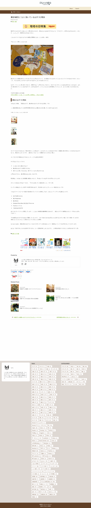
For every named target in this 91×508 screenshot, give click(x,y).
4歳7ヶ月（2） (43, 412)
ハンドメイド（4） (50, 471)
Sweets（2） (43, 451)
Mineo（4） (43, 445)
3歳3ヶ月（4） (43, 397)
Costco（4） (43, 428)
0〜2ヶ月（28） (65, 366)
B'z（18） (50, 425)
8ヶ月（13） (35, 420)
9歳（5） (73, 374)
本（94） (76, 384)
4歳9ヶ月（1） (35, 415)
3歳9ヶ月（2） (43, 402)
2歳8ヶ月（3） (52, 389)
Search (77, 8)
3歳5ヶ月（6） (35, 399)
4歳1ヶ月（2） (44, 407)
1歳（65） (79, 366)
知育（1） (51, 489)
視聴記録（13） (35, 494)
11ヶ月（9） (35, 369)
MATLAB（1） (35, 445)
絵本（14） (34, 492)
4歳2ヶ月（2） (52, 407)
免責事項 (41, 504)
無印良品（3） (44, 489)
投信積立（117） (43, 486)
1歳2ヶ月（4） (43, 374)
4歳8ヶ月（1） (52, 412)
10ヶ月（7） (42, 366)
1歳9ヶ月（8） (52, 379)
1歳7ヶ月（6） (35, 379)
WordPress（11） (66, 376)
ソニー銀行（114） (36, 468)
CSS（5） (49, 428)
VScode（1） (51, 453)
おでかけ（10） (35, 461)
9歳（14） (55, 420)
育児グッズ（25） (43, 492)
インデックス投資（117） (67, 379)
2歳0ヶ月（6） (42, 381)
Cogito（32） (35, 428)
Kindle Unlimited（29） (44, 440)
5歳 (16, 21)
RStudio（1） (55, 448)
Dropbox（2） (35, 430)
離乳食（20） (53, 494)
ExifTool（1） (52, 430)
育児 (13, 21)
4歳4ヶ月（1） (43, 410)
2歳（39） (85, 366)
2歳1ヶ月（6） (44, 384)
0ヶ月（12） (35, 366)
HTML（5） (34, 435)
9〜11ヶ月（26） (66, 374)
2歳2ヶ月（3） (52, 384)
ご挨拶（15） (53, 461)
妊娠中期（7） (35, 479)
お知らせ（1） (74, 376)
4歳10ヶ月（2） (50, 404)
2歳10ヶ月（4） (51, 381)
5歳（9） (84, 369)
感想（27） (34, 486)
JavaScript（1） (46, 438)
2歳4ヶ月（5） (43, 387)
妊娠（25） (64, 381)
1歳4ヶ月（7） (35, 376)
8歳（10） (41, 420)
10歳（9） (49, 366)
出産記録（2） (52, 476)
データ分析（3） (46, 468)
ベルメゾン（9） (45, 474)
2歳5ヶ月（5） (52, 387)
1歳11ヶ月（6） (53, 371)
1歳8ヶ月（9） (43, 379)
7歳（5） (78, 371)
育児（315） (82, 384)
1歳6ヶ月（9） (52, 376)
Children (18, 12)
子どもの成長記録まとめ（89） (48, 481)
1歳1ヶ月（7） (35, 374)
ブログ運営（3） (36, 474)
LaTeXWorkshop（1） (37, 443)
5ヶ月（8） (43, 415)
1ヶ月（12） (55, 369)
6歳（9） (72, 371)
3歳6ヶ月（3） (43, 399)
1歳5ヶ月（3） (43, 376)
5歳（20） (49, 415)
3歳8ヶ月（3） (35, 402)
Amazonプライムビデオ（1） (38, 422)
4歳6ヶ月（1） (35, 412)
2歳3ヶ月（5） (35, 387)
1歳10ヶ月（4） (44, 371)
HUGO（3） (42, 435)
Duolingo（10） (43, 430)
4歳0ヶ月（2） (41, 404)
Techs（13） (79, 374)
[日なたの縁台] (45, 3)
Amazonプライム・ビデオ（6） (39, 425)
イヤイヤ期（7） (44, 466)
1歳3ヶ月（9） (52, 374)
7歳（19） (55, 417)
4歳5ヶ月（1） (52, 410)
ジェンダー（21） (54, 466)
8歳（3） (84, 371)
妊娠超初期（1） (36, 481)
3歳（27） (72, 369)
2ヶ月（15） (35, 381)
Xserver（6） (51, 458)
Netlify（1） (50, 445)
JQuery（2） (55, 438)
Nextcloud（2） (35, 448)
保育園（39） (35, 476)
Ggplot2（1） (43, 433)
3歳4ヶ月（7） (52, 397)
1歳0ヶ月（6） (35, 371)
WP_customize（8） (36, 456)
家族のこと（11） (44, 484)
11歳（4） (41, 369)
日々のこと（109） (81, 381)
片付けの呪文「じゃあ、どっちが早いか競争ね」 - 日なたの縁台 (27, 95)
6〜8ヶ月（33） (65, 371)
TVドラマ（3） (35, 453)
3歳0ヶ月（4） (51, 392)
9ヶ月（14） (49, 420)
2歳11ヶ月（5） (35, 384)
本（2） (50, 486)
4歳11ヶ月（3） (35, 407)
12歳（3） (48, 369)
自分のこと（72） (53, 492)
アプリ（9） (45, 463)
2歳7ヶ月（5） (43, 389)
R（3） (48, 448)
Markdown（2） (47, 443)
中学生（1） (77, 379)
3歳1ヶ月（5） (53, 394)
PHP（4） (43, 448)
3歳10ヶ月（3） (35, 394)
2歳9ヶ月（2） (35, 392)
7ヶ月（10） (49, 417)
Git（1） (50, 433)
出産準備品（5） (43, 476)
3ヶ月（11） (43, 392)
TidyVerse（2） (51, 451)
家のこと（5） (35, 484)
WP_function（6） (47, 456)
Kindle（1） (34, 440)
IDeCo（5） (49, 435)
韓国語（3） (35, 497)
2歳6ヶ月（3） (35, 389)
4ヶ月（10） (52, 402)
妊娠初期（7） (43, 479)
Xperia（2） (44, 458)
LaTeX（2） (54, 440)
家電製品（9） (53, 484)
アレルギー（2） (53, 463)
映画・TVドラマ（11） (67, 384)
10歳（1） (72, 366)
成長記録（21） (71, 381)
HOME (14, 12)
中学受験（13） (54, 474)
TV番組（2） (43, 453)
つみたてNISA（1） (36, 463)
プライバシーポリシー (47, 504)
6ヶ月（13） (35, 417)
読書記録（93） (44, 494)
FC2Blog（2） (35, 433)
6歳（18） (41, 417)
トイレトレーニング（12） (38, 471)
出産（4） (84, 379)
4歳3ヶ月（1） (35, 410)
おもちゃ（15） (44, 461)
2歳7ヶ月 (14, 233)
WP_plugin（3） (35, 458)
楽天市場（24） (35, 489)
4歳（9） (34, 404)
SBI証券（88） (35, 451)
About (71, 8)
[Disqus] (45, 341)
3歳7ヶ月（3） (52, 399)
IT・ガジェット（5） (37, 438)
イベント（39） (35, 466)
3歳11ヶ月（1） (44, 394)
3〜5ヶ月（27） (65, 369)
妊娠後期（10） (52, 479)
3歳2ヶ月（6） (35, 397)
